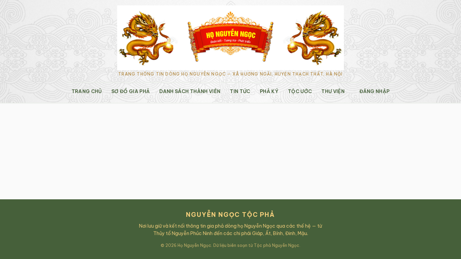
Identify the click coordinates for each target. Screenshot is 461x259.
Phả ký (269, 91)
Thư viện (333, 91)
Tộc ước (300, 91)
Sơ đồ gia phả (130, 91)
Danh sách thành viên (189, 91)
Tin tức (240, 91)
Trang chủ (87, 91)
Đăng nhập (374, 91)
